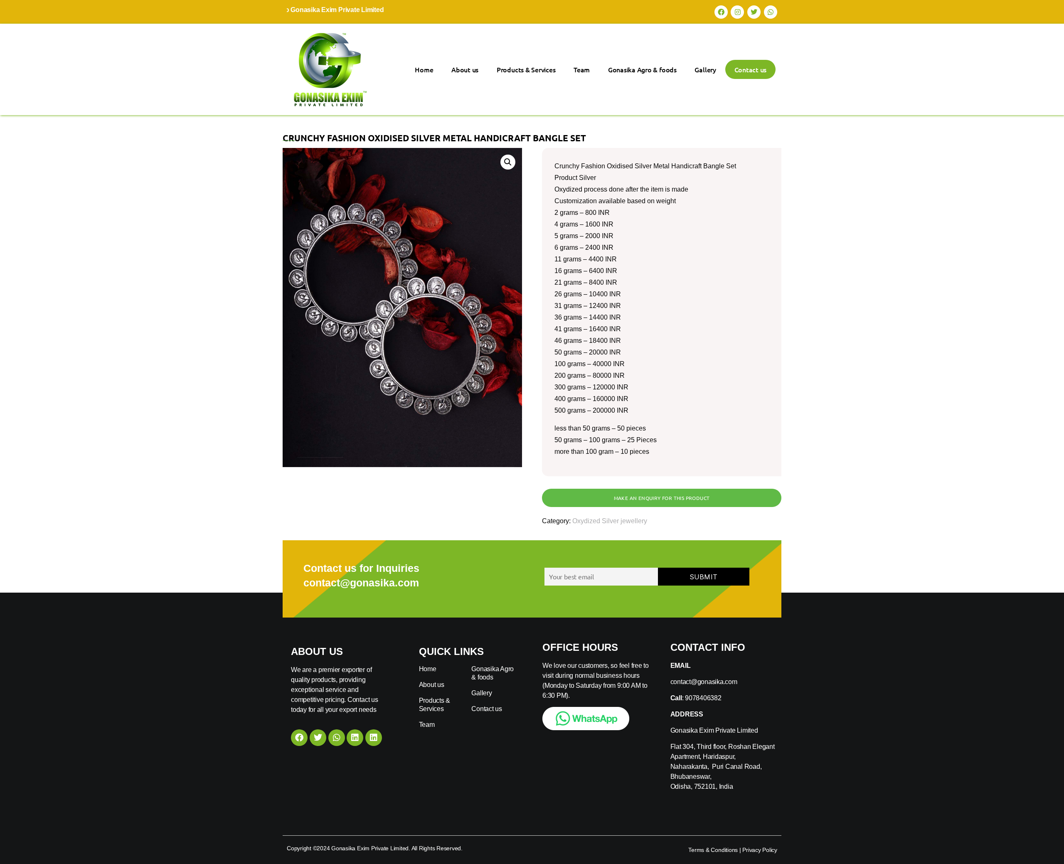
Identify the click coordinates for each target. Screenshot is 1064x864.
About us (464, 69)
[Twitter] (754, 12)
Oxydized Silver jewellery (609, 520)
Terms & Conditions (713, 850)
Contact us (750, 69)
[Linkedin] (355, 737)
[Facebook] (721, 12)
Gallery (705, 69)
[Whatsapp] (770, 12)
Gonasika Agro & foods (642, 69)
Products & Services (526, 69)
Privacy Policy (759, 850)
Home (424, 69)
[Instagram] (737, 12)
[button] (507, 162)
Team (582, 69)
